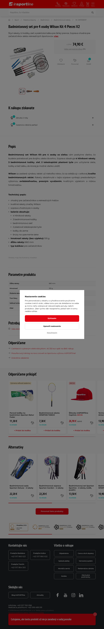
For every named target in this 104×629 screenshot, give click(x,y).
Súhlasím (52, 318)
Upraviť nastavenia (52, 326)
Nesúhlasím (52, 333)
